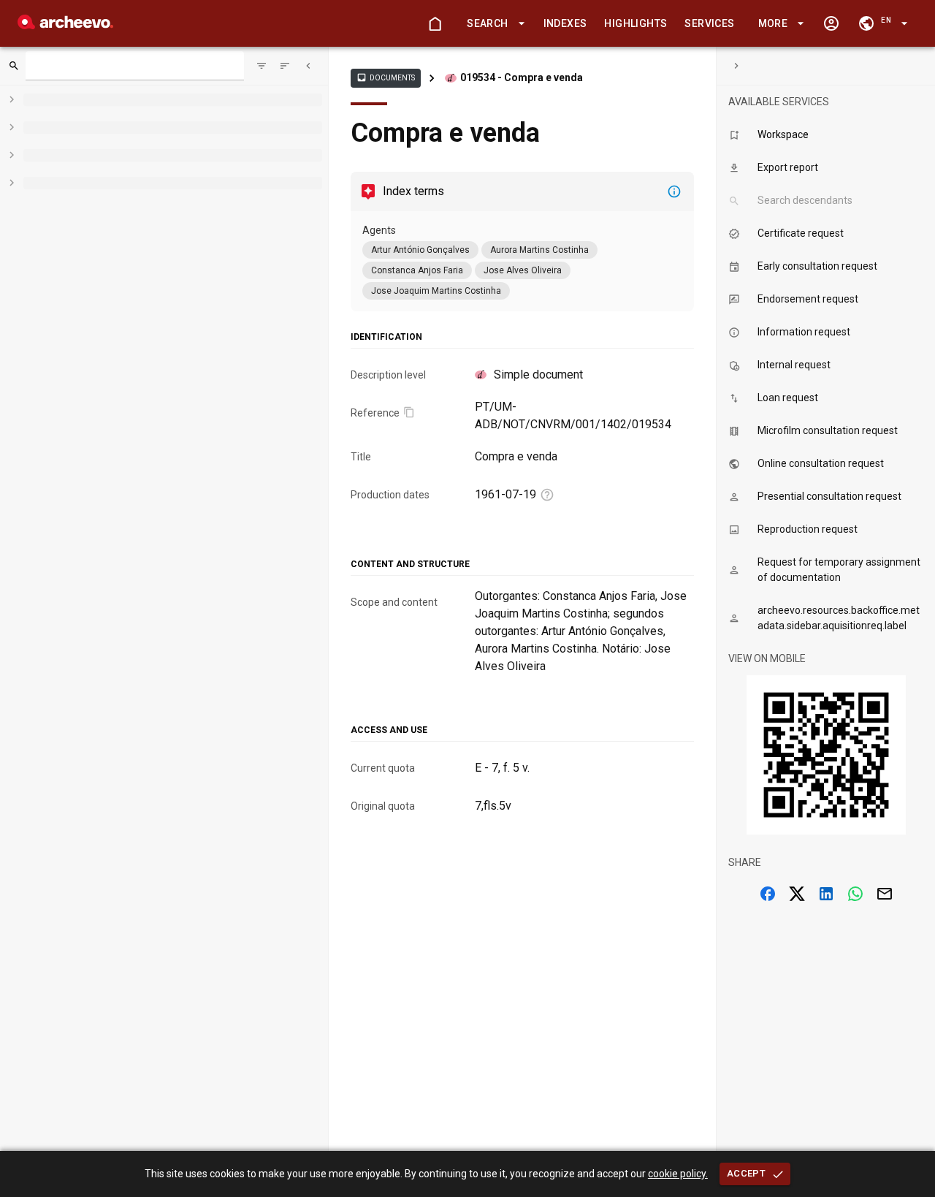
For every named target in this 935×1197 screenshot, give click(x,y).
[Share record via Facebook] (767, 893)
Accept (746, 1173)
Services (709, 23)
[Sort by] (261, 65)
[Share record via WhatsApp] (855, 893)
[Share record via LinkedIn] (826, 893)
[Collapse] (308, 65)
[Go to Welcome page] (434, 23)
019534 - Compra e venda (521, 77)
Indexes (565, 23)
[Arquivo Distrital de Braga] (65, 25)
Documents (385, 77)
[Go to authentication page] (831, 23)
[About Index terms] (674, 191)
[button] (493, 23)
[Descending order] (285, 65)
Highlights (635, 23)
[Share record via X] (797, 893)
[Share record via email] (884, 893)
